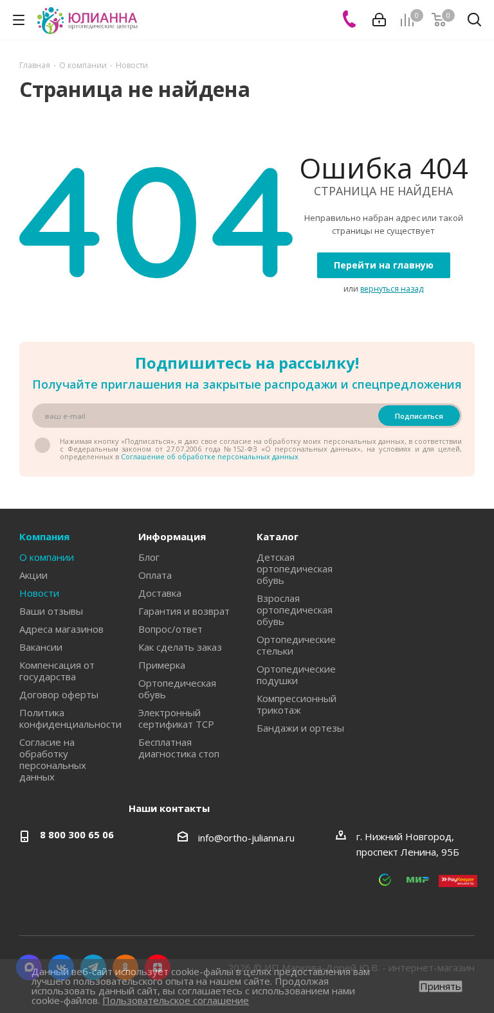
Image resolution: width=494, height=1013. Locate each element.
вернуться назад (391, 288)
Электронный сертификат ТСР (176, 718)
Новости (39, 592)
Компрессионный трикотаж (296, 704)
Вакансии (40, 646)
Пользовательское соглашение (175, 1000)
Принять (440, 986)
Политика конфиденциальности (70, 718)
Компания (44, 536)
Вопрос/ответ (170, 628)
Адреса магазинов (61, 628)
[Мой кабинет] (379, 19)
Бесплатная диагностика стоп (178, 748)
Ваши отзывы (51, 610)
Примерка (161, 664)
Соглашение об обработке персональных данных (209, 456)
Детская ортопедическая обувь (295, 568)
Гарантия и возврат (184, 610)
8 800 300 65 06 (77, 834)
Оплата (155, 574)
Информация (172, 536)
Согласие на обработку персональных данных (52, 759)
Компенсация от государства (57, 670)
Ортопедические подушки (296, 674)
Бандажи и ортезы (300, 727)
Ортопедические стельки (296, 645)
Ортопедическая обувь (177, 688)
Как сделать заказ (180, 646)
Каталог (277, 536)
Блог (149, 557)
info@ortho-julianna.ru (246, 837)
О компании (46, 557)
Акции (33, 574)
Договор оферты (58, 694)
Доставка (159, 592)
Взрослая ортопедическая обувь (295, 610)
